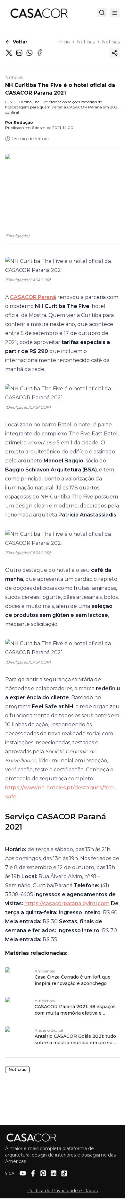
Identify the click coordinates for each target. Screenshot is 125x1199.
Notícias (86, 42)
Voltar (20, 42)
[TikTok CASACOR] (64, 1173)
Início (64, 42)
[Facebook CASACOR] (33, 1173)
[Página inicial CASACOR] (38, 13)
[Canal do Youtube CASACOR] (23, 1173)
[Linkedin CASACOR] (53, 1173)
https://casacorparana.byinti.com (67, 903)
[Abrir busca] (102, 12)
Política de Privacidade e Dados (62, 1191)
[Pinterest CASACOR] (43, 1173)
